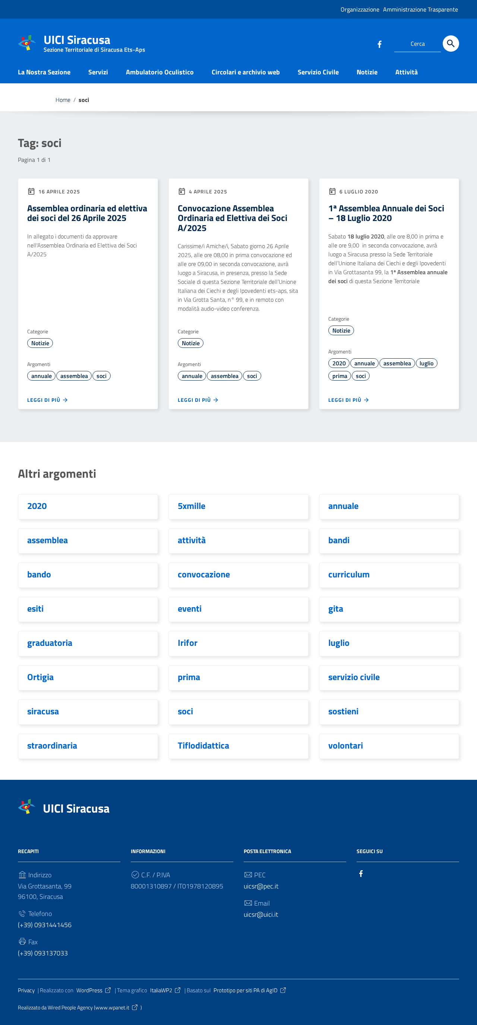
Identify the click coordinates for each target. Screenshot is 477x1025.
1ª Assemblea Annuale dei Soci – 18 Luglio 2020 (386, 212)
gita (335, 608)
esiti (35, 608)
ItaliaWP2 (161, 990)
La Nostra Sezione (44, 72)
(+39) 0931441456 (45, 925)
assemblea (74, 375)
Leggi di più (44, 400)
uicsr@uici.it (261, 914)
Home (63, 99)
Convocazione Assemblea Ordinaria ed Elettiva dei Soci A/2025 (232, 217)
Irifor (188, 642)
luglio (426, 363)
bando (39, 574)
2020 (339, 363)
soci (102, 375)
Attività (406, 72)
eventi (190, 608)
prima (339, 375)
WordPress (89, 990)
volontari (345, 745)
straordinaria (52, 745)
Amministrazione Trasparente (420, 9)
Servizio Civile (318, 72)
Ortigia (40, 676)
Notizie (367, 72)
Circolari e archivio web (246, 72)
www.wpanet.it (112, 1007)
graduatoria (49, 642)
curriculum (349, 574)
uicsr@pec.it (261, 886)
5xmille (191, 505)
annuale (41, 375)
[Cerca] (451, 43)
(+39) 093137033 (43, 953)
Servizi (98, 72)
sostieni (343, 711)
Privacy (26, 990)
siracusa (43, 711)
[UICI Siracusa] (27, 42)
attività (192, 540)
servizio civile (354, 676)
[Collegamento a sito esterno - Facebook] (379, 43)
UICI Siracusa (94, 41)
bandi (339, 540)
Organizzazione (360, 9)
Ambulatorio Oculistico (160, 72)
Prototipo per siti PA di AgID (246, 990)
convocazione (204, 574)
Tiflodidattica (203, 745)
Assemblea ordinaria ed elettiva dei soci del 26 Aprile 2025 (87, 212)
